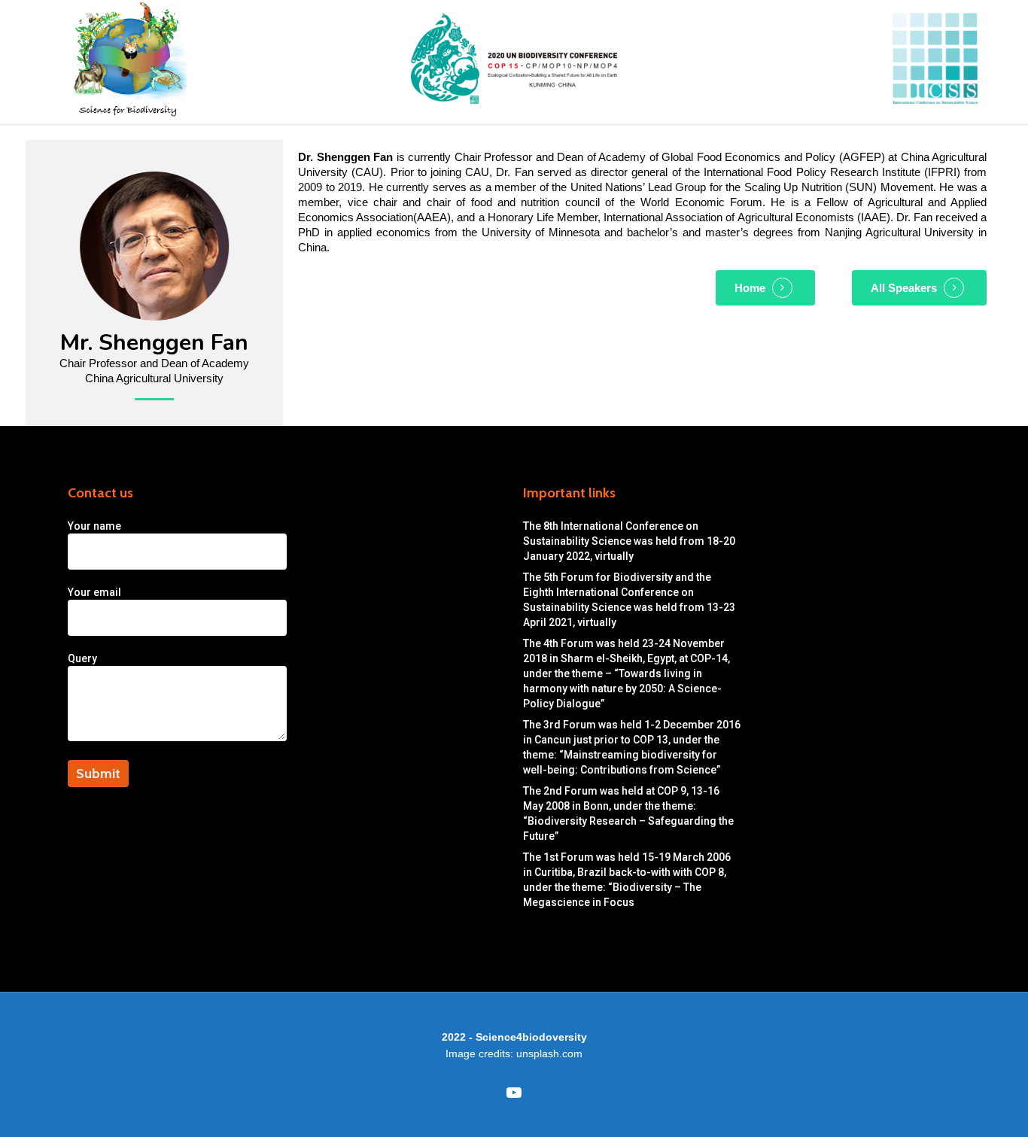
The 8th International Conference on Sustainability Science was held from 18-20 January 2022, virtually (629, 541)
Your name (94, 526)
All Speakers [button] (904, 287)
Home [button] (750, 287)
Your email (94, 592)
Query (82, 658)
